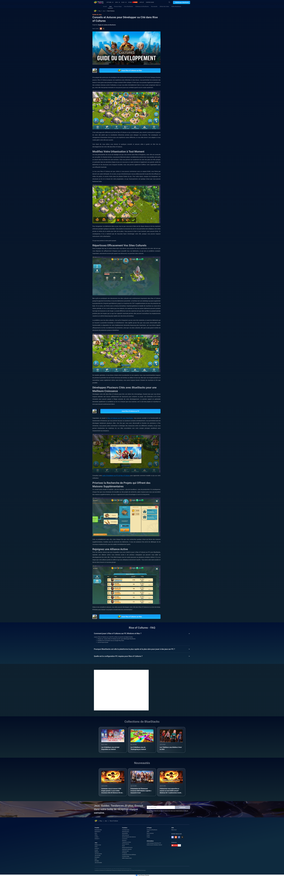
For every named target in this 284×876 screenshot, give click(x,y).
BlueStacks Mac (98, 829)
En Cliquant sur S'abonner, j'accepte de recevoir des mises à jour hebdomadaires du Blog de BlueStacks (167, 811)
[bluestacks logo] (98, 2)
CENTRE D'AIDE (150, 2)
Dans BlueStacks (128, 6)
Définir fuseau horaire (127, 858)
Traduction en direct (126, 842)
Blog (123, 2)
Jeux (110, 6)
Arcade (96, 850)
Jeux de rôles (97, 855)
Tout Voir (181, 154)
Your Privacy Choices (143, 875)
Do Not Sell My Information (140, 870)
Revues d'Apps (118, 6)
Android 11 (97, 838)
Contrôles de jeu (125, 829)
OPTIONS (109, 2)
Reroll (123, 845)
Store (132, 2)
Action (96, 846)
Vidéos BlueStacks (176, 6)
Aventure (97, 848)
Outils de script (125, 851)
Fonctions (124, 827)
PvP (182, 167)
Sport (96, 859)
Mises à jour (174, 829)
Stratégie (171, 167)
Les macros (124, 838)
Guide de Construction (185, 164)
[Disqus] (121, 689)
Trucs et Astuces (173, 164)
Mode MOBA (125, 833)
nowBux (96, 836)
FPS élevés (124, 852)
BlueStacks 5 (97, 831)
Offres (96, 835)
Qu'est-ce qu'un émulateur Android (154, 844)
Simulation (97, 857)
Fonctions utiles (125, 856)
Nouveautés (154, 6)
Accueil (105, 6)
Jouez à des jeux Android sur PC (154, 843)
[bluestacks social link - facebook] (179, 837)
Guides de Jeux (172, 33)
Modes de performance (127, 847)
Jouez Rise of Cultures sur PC (130, 411)
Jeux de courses (98, 853)
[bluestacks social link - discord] (172, 837)
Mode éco (124, 840)
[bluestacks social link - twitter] (182, 837)
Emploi (148, 835)
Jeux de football (98, 862)
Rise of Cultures (110, 11)
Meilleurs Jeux (98, 844)
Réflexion (97, 852)
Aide (172, 827)
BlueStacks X (172, 171)
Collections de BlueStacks (142, 6)
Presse (148, 836)
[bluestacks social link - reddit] (176, 837)
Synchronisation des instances (129, 836)
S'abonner (182, 807)
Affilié (142, 2)
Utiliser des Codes (164, 6)
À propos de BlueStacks (152, 829)
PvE (177, 167)
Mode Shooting (125, 831)
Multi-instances (125, 835)
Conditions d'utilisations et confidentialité (103, 870)
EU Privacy (132, 870)
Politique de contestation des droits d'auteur (120, 870)
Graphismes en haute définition (129, 854)
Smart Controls (125, 844)
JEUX (116, 2)
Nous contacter (150, 833)
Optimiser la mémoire (126, 849)
